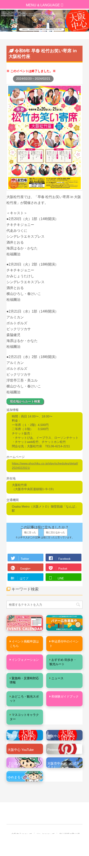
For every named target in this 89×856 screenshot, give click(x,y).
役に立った (30, 532)
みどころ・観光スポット (24, 699)
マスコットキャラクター (24, 717)
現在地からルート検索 (25, 401)
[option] (44, 21)
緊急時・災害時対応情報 (24, 680)
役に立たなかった (55, 532)
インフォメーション (25, 659)
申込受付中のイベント (64, 643)
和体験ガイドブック (65, 696)
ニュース (57, 678)
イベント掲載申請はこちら (24, 643)
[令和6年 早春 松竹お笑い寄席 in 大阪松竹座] (44, 188)
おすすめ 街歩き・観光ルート (62, 662)
